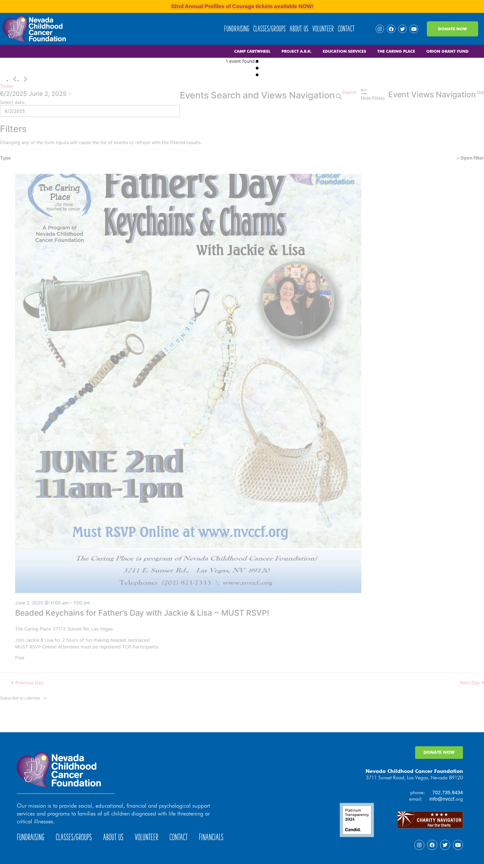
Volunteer (323, 28)
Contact (346, 28)
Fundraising (236, 28)
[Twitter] (402, 29)
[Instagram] (380, 29)
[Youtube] (413, 29)
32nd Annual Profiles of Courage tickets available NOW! (242, 6)
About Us (299, 28)
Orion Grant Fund (447, 51)
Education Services (344, 51)
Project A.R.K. (296, 51)
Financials (211, 837)
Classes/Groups (269, 28)
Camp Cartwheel (252, 51)
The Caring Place (396, 51)
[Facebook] (391, 29)
